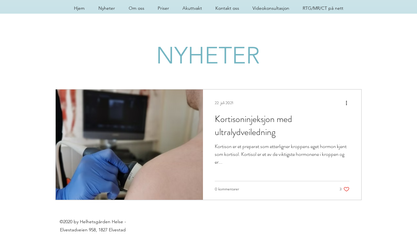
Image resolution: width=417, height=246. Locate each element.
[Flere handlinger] (348, 103)
